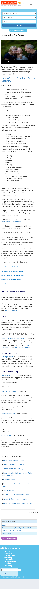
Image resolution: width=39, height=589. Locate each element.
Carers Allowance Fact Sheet (13, 460)
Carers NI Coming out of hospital (15, 499)
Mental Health (6, 534)
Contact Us (8, 554)
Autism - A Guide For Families (14, 465)
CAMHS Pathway (9, 480)
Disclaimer (7, 564)
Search (20, 25)
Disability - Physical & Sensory (11, 531)
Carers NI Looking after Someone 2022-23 (18, 503)
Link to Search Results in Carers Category (18, 79)
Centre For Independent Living (13, 338)
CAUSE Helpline (7, 435)
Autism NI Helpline (8, 413)
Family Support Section (9, 538)
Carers (4, 525)
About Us (7, 552)
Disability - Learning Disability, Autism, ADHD (16, 528)
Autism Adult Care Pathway (13, 469)
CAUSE (4, 320)
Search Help (8, 558)
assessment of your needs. (11, 222)
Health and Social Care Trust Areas (16, 495)
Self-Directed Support (22, 347)
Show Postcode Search (18, 30)
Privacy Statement (10, 562)
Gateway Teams (9, 556)
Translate (8, 574)
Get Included (8, 560)
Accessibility (8, 566)
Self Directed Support (9, 375)
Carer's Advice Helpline (10, 391)
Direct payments (8, 357)
